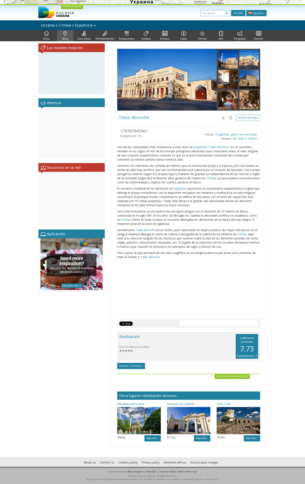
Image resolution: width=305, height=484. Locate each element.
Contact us (107, 462)
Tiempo (202, 38)
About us (90, 462)
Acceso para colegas (204, 462)
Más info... (153, 438)
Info (221, 38)
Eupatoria (199, 147)
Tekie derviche (218, 147)
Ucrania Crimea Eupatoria (67, 25)
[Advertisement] (71, 133)
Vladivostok (151, 471)
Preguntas (240, 38)
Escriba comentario (131, 366)
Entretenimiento (105, 38)
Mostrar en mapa (248, 117)
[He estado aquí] (231, 117)
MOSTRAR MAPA (72, 6)
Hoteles (146, 38)
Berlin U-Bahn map (187, 471)
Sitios (65, 38)
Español (257, 13)
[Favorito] (224, 117)
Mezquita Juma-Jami (130, 404)
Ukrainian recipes (167, 471)
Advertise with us (174, 462)
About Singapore (135, 471)
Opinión (258, 38)
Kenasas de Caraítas (180, 404)
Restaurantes (126, 38)
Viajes (183, 38)
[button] (124, 80)
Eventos (164, 38)
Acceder (238, 13)
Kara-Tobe (224, 404)
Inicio (46, 38)
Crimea (211, 178)
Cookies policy (128, 462)
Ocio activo (84, 38)
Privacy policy (151, 462)
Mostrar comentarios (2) (232, 376)
